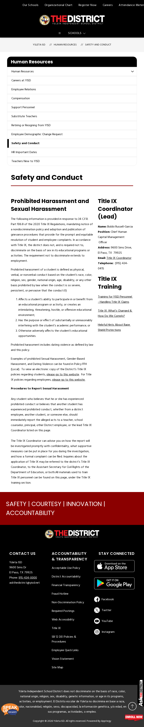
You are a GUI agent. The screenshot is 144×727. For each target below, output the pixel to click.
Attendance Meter (131, 5)
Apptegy (106, 721)
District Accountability (66, 576)
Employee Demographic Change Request (37, 134)
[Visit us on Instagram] (114, 631)
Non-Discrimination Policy (68, 602)
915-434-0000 (28, 577)
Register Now (88, 5)
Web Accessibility (63, 619)
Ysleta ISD (39, 45)
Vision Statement (63, 659)
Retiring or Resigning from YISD (31, 125)
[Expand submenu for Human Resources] (132, 71)
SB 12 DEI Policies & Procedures (64, 639)
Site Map (57, 667)
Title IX (56, 628)
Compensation (20, 98)
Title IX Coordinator (118, 258)
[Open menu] (60, 33)
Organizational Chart (59, 5)
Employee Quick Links (65, 650)
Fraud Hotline (60, 593)
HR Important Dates (24, 152)
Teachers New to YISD (25, 161)
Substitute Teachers (24, 116)
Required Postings (63, 611)
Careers (108, 5)
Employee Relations (23, 89)
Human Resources (22, 71)
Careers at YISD (21, 80)
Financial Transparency (66, 585)
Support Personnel (23, 107)
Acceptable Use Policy (66, 568)
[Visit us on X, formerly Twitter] (113, 610)
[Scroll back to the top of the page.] (132, 706)
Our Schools (30, 5)
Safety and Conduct (98, 45)
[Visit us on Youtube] (113, 621)
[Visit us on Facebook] (113, 599)
